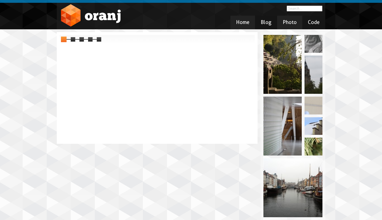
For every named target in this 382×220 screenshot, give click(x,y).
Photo (290, 22)
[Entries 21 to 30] (81, 39)
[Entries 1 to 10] (64, 39)
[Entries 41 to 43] (99, 39)
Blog (266, 22)
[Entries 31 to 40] (90, 39)
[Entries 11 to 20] (73, 39)
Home (242, 22)
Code (314, 22)
